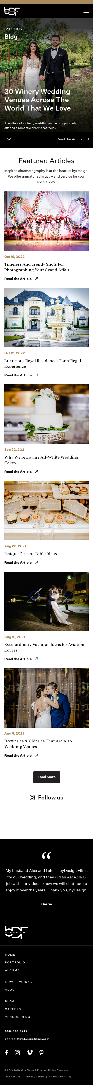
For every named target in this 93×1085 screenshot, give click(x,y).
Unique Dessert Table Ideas (30, 554)
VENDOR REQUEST (21, 1017)
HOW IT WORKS (18, 982)
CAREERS (13, 1009)
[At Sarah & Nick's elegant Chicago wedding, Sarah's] (46, 823)
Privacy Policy (35, 1076)
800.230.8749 (16, 1031)
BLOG (10, 1001)
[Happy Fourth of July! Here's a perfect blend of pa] (76, 827)
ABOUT (11, 990)
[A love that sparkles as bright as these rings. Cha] (16, 827)
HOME (10, 955)
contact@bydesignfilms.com (27, 1039)
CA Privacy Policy (60, 1076)
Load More (47, 777)
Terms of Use (12, 1076)
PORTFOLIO (15, 962)
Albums (12, 970)
